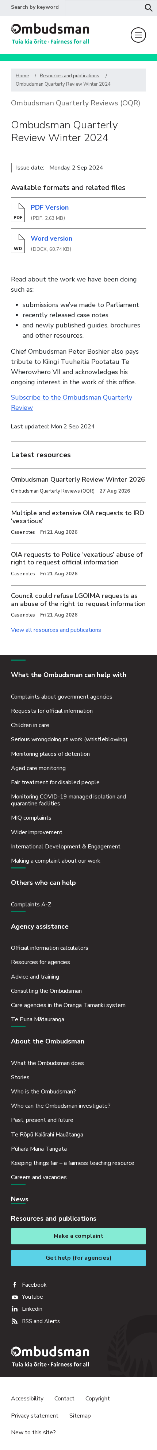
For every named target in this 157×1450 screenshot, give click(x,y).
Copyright (97, 1399)
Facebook (34, 1284)
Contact (64, 1399)
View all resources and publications (56, 630)
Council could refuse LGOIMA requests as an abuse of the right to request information (78, 599)
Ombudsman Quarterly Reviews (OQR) (76, 103)
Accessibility (27, 1399)
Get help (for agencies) (79, 1258)
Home (22, 76)
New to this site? (33, 1432)
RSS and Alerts (41, 1321)
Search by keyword (35, 7)
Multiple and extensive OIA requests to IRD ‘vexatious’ (77, 517)
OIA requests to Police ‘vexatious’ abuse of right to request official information (76, 558)
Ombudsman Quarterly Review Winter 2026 (78, 479)
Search (149, 8)
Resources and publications (69, 76)
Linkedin (32, 1309)
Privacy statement (34, 1416)
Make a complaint (78, 1236)
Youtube (32, 1297)
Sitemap (80, 1416)
